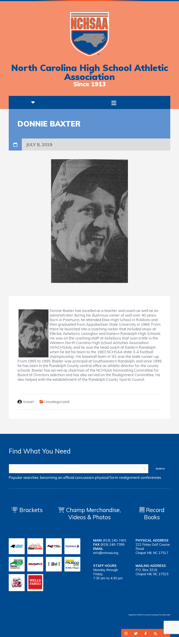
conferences (151, 477)
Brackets (30, 510)
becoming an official (57, 477)
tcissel (28, 401)
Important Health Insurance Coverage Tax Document (149, 615)
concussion (84, 477)
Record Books (154, 513)
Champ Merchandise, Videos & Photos (93, 513)
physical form (106, 477)
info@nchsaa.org (105, 553)
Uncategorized (56, 401)
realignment (129, 477)
